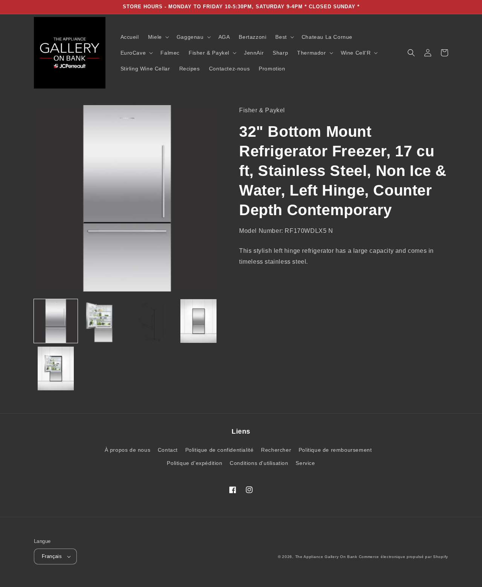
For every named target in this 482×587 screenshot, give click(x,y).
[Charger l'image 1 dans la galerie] (56, 321)
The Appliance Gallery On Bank (326, 557)
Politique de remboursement (335, 450)
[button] (157, 37)
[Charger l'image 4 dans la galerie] (198, 321)
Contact (168, 450)
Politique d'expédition (194, 463)
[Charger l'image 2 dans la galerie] (103, 321)
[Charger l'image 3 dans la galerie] (151, 321)
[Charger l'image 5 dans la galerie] (56, 368)
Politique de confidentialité (219, 450)
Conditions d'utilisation (259, 463)
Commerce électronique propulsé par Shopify (403, 557)
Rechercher (276, 450)
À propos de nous (128, 450)
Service (305, 463)
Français (52, 556)
